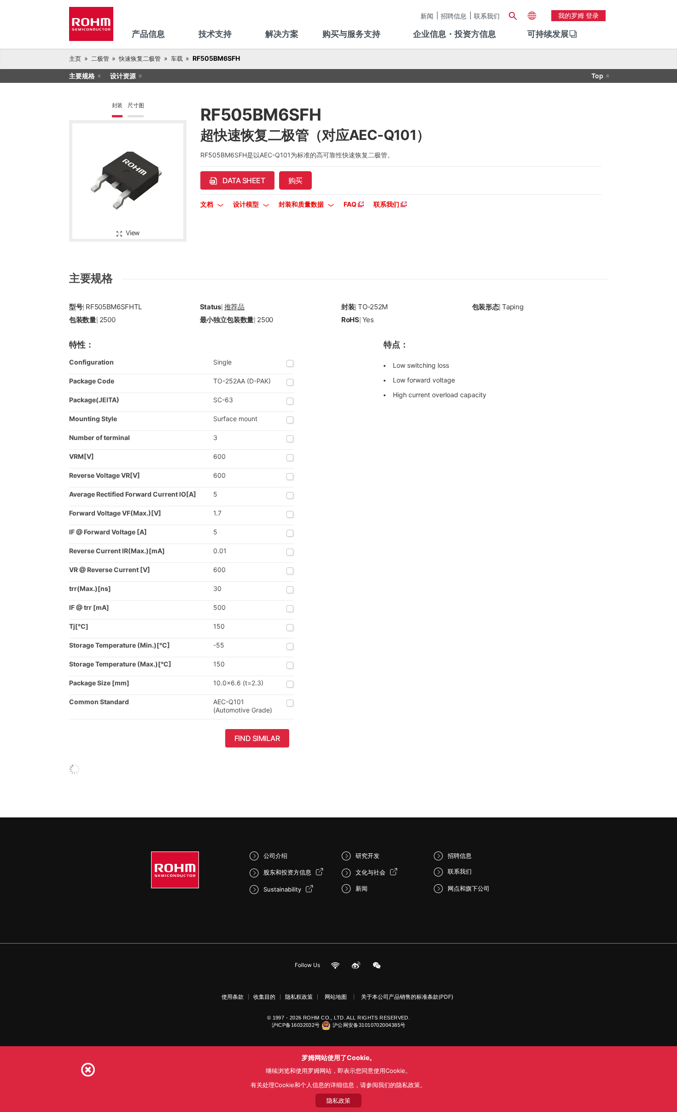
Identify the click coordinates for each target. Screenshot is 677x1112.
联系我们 (487, 15)
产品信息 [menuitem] (148, 34)
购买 (295, 180)
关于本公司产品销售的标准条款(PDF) (407, 996)
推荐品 (234, 306)
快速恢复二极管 (140, 58)
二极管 (100, 58)
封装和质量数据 (302, 204)
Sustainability (282, 889)
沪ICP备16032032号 (296, 1025)
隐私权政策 (299, 996)
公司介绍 (275, 855)
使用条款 (233, 996)
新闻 (426, 15)
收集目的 (264, 996)
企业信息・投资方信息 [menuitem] (454, 34)
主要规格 (82, 76)
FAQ (351, 204)
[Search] (512, 14)
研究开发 (367, 855)
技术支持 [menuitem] (215, 34)
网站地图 (336, 996)
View (133, 233)
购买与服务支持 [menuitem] (351, 34)
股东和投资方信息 (287, 872)
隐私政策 (338, 1100)
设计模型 (246, 204)
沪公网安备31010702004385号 (369, 1025)
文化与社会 (370, 872)
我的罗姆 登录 (578, 15)
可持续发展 (548, 34)
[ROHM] (91, 27)
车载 (177, 58)
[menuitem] (548, 34)
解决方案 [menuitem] (281, 34)
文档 (207, 204)
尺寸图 (136, 105)
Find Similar (257, 738)
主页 (75, 58)
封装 (117, 105)
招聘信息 (454, 15)
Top (597, 76)
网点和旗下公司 (469, 888)
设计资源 (123, 76)
